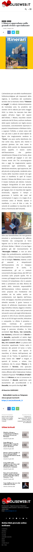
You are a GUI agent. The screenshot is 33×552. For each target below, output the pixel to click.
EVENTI (3, 541)
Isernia (9, 21)
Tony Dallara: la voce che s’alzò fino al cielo (11, 483)
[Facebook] (9, 32)
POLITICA (4, 533)
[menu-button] (30, 9)
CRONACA (4, 531)
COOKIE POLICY (5, 543)
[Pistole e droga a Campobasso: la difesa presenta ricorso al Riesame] (25, 435)
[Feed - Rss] (27, 518)
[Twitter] (13, 32)
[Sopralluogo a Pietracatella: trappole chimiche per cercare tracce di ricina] (25, 445)
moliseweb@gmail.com (11, 511)
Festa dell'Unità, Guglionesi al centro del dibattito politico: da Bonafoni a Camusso (11, 465)
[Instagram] (13, 518)
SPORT (3, 539)
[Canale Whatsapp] (20, 518)
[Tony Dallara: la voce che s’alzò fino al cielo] (25, 485)
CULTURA (4, 535)
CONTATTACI (4, 528)
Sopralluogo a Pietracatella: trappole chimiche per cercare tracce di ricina (10, 445)
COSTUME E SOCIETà (6, 537)
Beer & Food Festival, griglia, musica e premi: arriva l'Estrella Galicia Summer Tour (11, 475)
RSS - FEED (4, 545)
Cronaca (4, 21)
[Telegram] (16, 518)
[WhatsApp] (17, 32)
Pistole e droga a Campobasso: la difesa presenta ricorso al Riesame (10, 434)
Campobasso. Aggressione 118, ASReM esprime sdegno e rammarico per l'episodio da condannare (24, 419)
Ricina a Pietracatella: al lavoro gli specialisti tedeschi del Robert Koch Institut (11, 455)
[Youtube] (23, 518)
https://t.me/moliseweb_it (12, 400)
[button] (26, 9)
